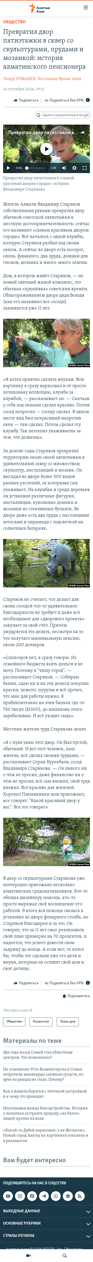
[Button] (25, 100)
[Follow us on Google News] (68, 1196)
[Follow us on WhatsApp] (56, 1196)
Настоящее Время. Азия (59, 79)
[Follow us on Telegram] (44, 1196)
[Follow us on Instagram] (20, 1196)
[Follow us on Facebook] (32, 1196)
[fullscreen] (85, 168)
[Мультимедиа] (28, 1255)
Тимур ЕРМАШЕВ (19, 79)
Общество (14, 22)
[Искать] (64, 1255)
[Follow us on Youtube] (8, 1196)
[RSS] (80, 1196)
